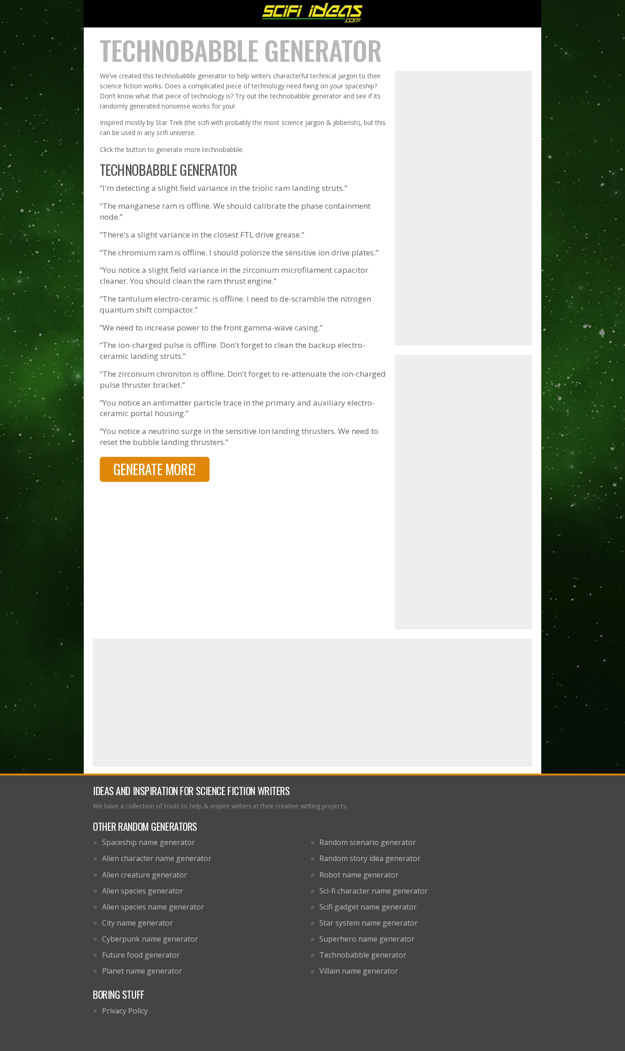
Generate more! (154, 469)
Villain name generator (358, 971)
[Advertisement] (463, 208)
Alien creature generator (144, 875)
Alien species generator (142, 891)
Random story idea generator (369, 858)
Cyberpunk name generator (150, 939)
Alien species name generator (153, 907)
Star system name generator (368, 923)
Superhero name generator (367, 939)
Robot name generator (359, 875)
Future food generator (141, 955)
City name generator (137, 923)
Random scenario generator (367, 842)
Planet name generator (142, 971)
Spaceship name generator (148, 842)
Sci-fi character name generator (373, 891)
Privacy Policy (125, 1011)
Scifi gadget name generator (368, 907)
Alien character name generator (156, 858)
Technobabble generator (362, 955)
